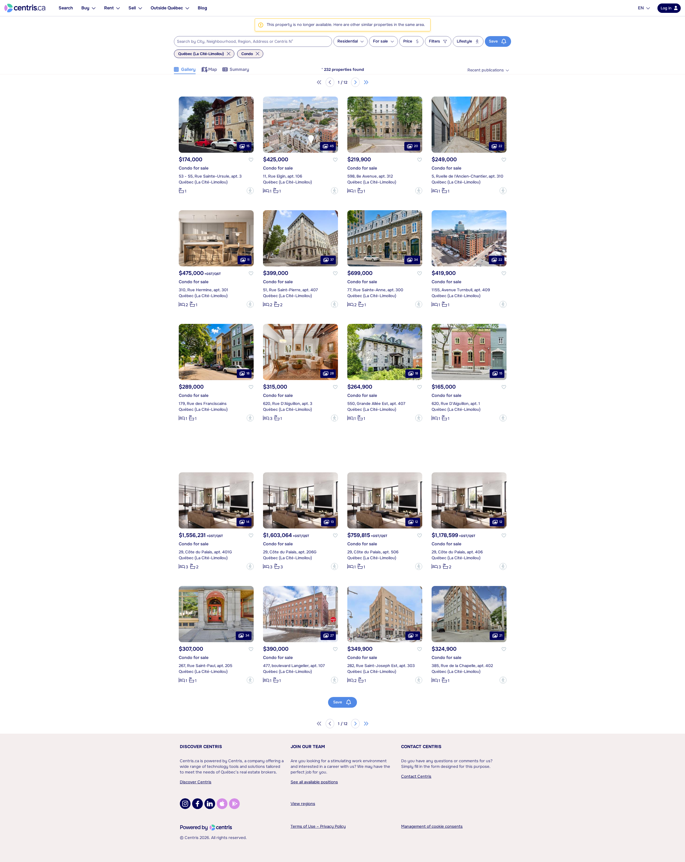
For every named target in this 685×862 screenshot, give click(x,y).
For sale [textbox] (380, 41)
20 (416, 146)
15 (247, 146)
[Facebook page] (197, 803)
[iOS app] (222, 803)
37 (332, 260)
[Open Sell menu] (140, 8)
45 (332, 146)
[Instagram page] (185, 803)
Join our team (308, 746)
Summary (239, 69)
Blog (202, 8)
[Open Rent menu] (118, 8)
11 (248, 260)
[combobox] (253, 41)
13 (332, 522)
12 (416, 522)
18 (247, 373)
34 (416, 260)
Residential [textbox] (347, 41)
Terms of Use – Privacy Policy (318, 826)
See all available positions (314, 782)
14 (247, 522)
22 (500, 146)
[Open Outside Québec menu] (187, 8)
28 (332, 373)
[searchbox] (249, 42)
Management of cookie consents (432, 826)
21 (500, 635)
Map (212, 69)
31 (416, 635)
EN (641, 8)
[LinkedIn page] (209, 803)
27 (332, 635)
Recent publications (485, 70)
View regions (303, 803)
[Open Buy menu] (94, 8)
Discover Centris (201, 746)
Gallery (188, 69)
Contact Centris (421, 746)
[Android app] (234, 803)
